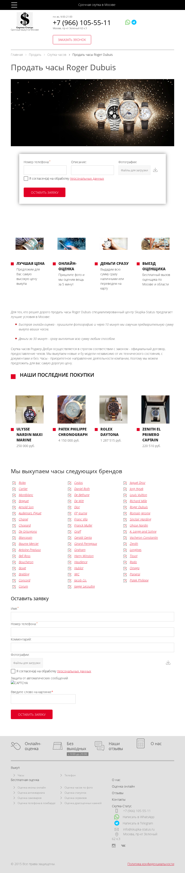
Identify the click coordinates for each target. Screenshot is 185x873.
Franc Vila (81, 519)
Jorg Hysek (136, 489)
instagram (114, 845)
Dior (77, 507)
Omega (134, 568)
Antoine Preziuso (30, 550)
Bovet (22, 568)
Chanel (23, 519)
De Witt (79, 501)
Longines (135, 550)
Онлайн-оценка (33, 746)
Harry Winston (84, 556)
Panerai (135, 574)
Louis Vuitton (138, 495)
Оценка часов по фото (79, 787)
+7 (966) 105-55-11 (82, 22)
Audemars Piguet (30, 513)
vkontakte (123, 845)
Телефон (70, 775)
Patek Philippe (139, 580)
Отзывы (117, 793)
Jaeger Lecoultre (84, 586)
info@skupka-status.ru (139, 829)
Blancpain (25, 537)
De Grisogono (28, 531)
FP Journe (80, 513)
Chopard (25, 525)
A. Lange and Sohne (143, 531)
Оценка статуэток (75, 793)
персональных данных (87, 178)
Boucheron (26, 562)
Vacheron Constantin (144, 537)
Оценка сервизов (76, 798)
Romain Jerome (140, 513)
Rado (133, 562)
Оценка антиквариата (31, 793)
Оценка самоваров (30, 798)
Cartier (23, 489)
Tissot (133, 556)
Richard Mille (138, 501)
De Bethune (81, 495)
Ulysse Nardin (139, 525)
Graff (77, 531)
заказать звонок (72, 40)
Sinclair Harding (140, 519)
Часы (21, 775)
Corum (23, 586)
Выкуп (15, 767)
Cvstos (78, 482)
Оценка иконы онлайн (32, 787)
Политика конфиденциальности (150, 864)
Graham (80, 550)
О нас (156, 743)
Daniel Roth (82, 489)
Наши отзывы (116, 746)
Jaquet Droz (137, 482)
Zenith (134, 543)
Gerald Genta (83, 537)
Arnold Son (26, 507)
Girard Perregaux (85, 543)
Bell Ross (24, 556)
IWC (76, 574)
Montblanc (26, 495)
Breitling (24, 574)
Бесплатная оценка (25, 780)
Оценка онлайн (123, 786)
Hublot (78, 568)
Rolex (22, 482)
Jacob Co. (80, 580)
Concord (24, 580)
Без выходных (77, 746)
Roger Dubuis (139, 507)
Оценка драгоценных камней (83, 803)
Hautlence (80, 562)
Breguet (24, 501)
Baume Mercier (29, 543)
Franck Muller (83, 525)
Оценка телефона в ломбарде (37, 803)
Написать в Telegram (138, 823)
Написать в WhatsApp (138, 817)
